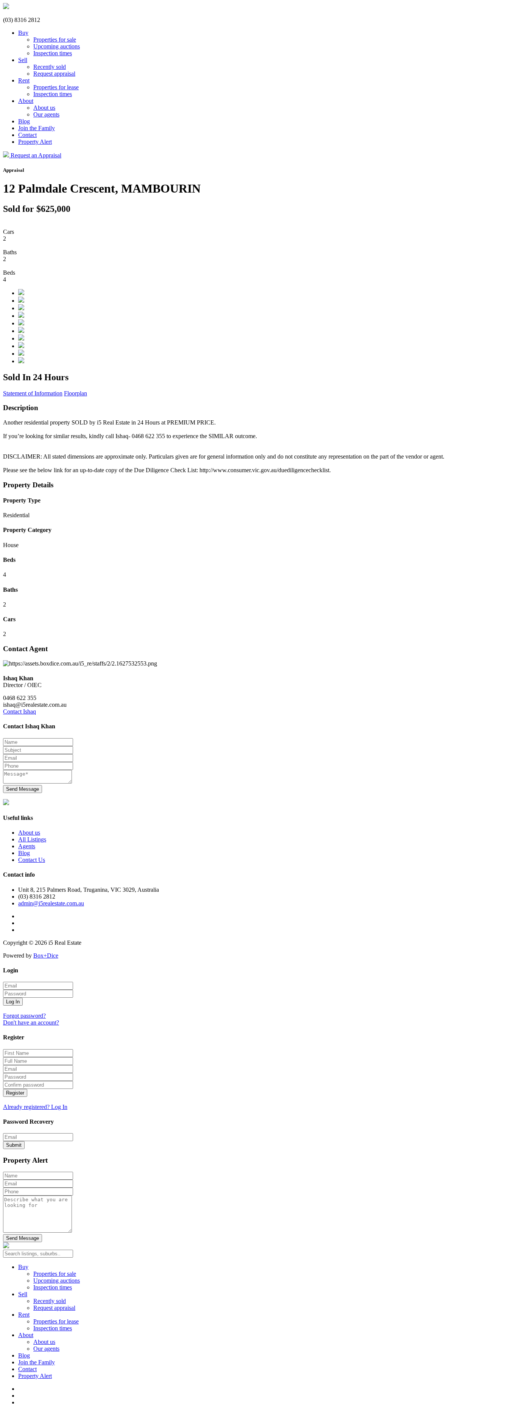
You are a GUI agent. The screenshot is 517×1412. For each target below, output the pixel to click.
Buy (23, 33)
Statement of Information (32, 393)
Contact (27, 135)
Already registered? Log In (35, 1107)
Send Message (22, 789)
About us (44, 107)
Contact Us (31, 860)
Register (15, 1093)
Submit (14, 1145)
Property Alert (35, 141)
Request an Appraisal (36, 155)
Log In (13, 1002)
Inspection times (52, 53)
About (25, 101)
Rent (24, 80)
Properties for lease (56, 87)
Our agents (46, 114)
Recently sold (49, 67)
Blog (24, 121)
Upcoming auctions (56, 46)
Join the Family (36, 128)
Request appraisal (54, 73)
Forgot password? (24, 1015)
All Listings (32, 839)
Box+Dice (45, 955)
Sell (22, 60)
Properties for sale (54, 39)
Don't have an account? (31, 1022)
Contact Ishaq (19, 711)
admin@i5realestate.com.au (51, 903)
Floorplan (75, 393)
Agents (26, 846)
